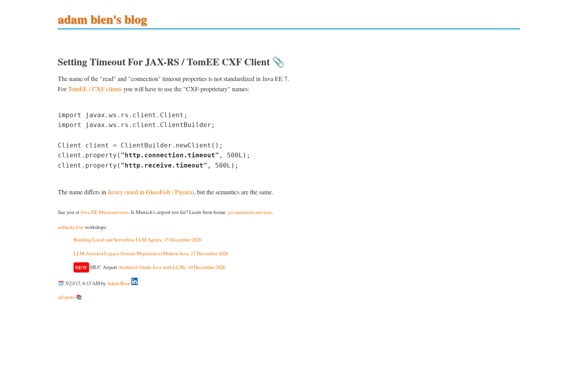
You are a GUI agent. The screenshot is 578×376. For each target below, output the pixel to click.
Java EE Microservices (105, 212)
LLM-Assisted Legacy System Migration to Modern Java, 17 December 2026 (151, 253)
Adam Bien (118, 283)
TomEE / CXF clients (95, 89)
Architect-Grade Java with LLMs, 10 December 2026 (171, 267)
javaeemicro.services (250, 212)
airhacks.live (71, 226)
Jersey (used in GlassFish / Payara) (151, 192)
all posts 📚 (70, 296)
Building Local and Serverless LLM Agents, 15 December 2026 (137, 239)
